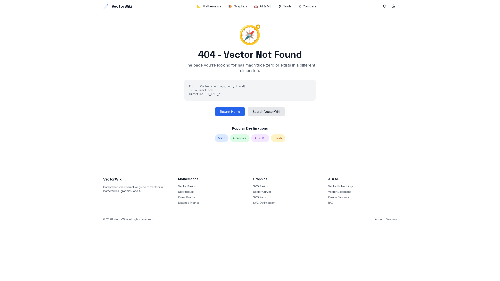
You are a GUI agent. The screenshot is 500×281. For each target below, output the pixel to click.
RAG (331, 202)
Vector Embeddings (341, 186)
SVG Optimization (264, 202)
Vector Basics (187, 186)
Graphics (237, 6)
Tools (285, 6)
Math (221, 138)
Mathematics (209, 6)
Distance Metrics (188, 202)
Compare (307, 6)
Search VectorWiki (266, 112)
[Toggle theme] (393, 6)
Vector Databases (339, 191)
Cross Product (187, 197)
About (379, 219)
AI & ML (262, 6)
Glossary (391, 219)
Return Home (230, 112)
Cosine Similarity (338, 197)
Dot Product (186, 191)
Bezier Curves (262, 191)
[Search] (384, 6)
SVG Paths (260, 197)
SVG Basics (260, 186)
